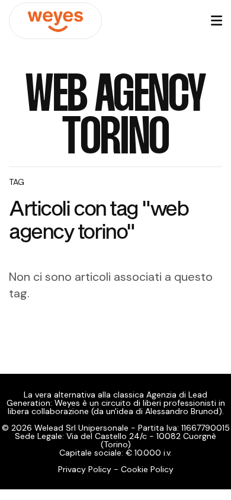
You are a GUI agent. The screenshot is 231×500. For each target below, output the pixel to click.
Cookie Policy (147, 469)
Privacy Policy (84, 469)
